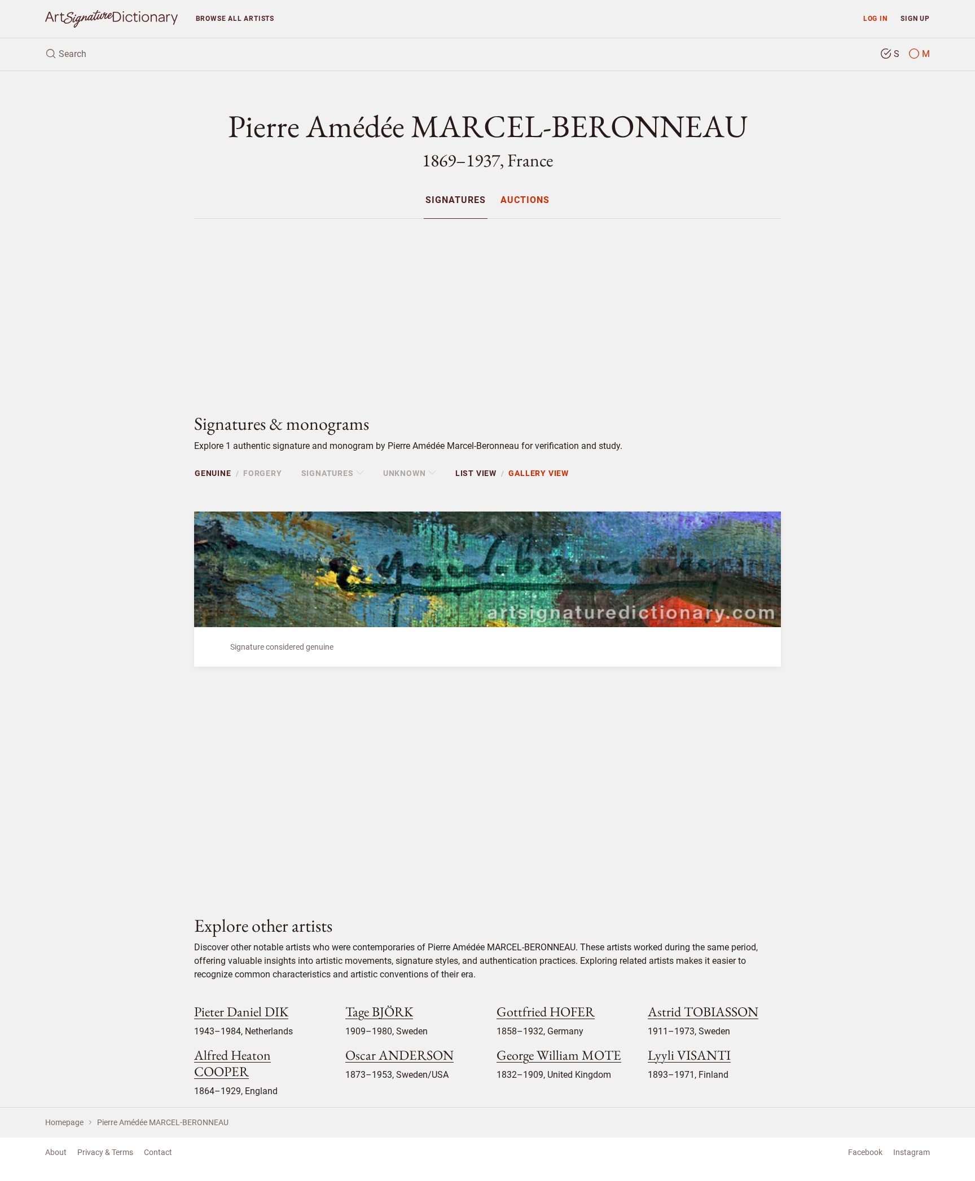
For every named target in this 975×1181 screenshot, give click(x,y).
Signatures (455, 200)
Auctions (525, 200)
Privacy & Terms (105, 1152)
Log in (875, 18)
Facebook (865, 1152)
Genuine (213, 473)
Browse (235, 18)
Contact (158, 1152)
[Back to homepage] (111, 19)
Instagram (911, 1152)
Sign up (915, 18)
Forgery (262, 473)
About (56, 1152)
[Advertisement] (487, 307)
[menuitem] (455, 200)
